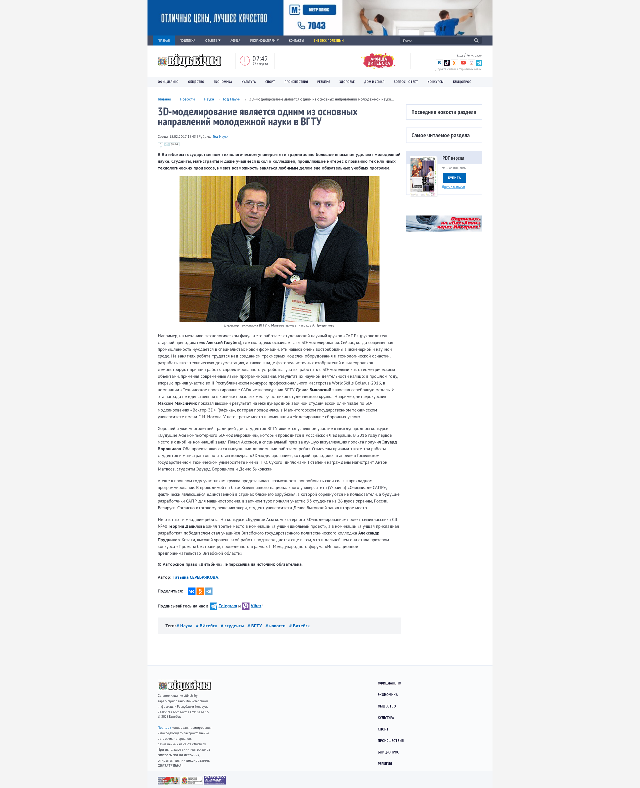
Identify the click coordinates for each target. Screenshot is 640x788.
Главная (164, 99)
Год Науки (231, 99)
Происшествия (296, 82)
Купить (454, 177)
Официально (168, 82)
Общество (196, 82)
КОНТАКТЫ (296, 40)
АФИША (235, 40)
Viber (256, 605)
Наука (209, 99)
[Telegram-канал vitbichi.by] (479, 64)
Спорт (270, 82)
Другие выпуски (453, 186)
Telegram (227, 605)
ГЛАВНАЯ (164, 40)
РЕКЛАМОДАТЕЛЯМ (263, 40)
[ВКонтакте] (192, 591)
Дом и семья (374, 82)
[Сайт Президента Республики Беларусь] (169, 783)
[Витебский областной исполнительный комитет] (192, 783)
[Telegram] (208, 591)
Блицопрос (462, 82)
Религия (323, 82)
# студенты (233, 625)
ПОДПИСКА (187, 40)
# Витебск (299, 625)
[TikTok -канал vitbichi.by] (447, 64)
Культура (249, 82)
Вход (459, 55)
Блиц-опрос (388, 752)
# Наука (185, 625)
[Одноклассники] (200, 591)
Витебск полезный (329, 40)
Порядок (164, 728)
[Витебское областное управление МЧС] (215, 783)
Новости (187, 99)
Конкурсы (436, 82)
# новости (276, 625)
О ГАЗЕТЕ (211, 40)
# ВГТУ (255, 625)
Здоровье (347, 82)
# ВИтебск (207, 625)
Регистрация (474, 55)
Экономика (223, 82)
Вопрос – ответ (406, 82)
